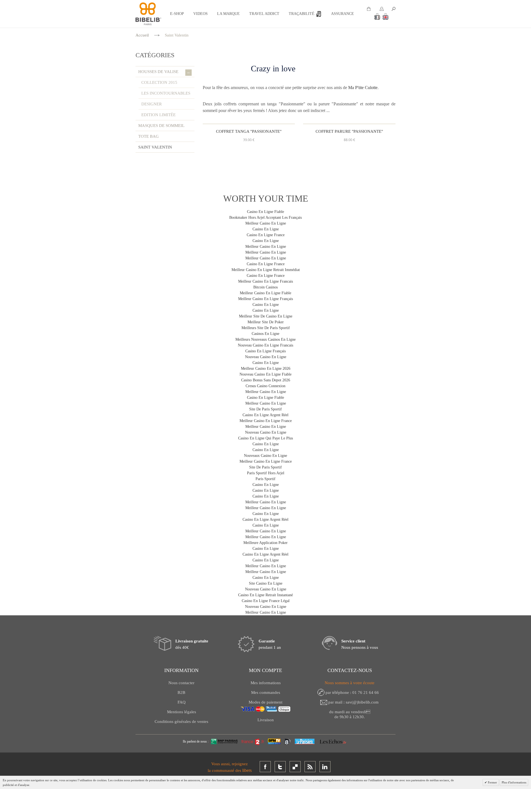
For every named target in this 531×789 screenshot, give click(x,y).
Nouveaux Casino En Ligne (265, 456)
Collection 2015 (159, 82)
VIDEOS (200, 14)
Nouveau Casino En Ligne (265, 357)
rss (310, 766)
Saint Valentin (155, 147)
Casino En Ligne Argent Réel (265, 415)
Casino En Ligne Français (265, 351)
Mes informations (266, 683)
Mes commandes (265, 692)
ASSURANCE (342, 14)
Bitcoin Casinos (265, 287)
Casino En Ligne (266, 229)
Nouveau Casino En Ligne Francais (265, 345)
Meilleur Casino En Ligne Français (265, 299)
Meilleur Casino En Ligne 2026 (265, 368)
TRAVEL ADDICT (264, 14)
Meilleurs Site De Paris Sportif (265, 328)
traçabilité (301, 14)
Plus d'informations (514, 782)
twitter (280, 766)
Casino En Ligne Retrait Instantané (265, 595)
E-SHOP (177, 14)
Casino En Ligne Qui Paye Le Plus (265, 438)
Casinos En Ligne (265, 334)
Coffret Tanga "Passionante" (249, 131)
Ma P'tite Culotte (363, 87)
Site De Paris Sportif (265, 409)
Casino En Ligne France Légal (266, 601)
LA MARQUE (228, 14)
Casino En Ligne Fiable (265, 212)
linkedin (324, 766)
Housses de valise (164, 72)
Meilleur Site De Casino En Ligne (265, 316)
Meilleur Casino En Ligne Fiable (265, 293)
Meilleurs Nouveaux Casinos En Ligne (265, 339)
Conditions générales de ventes (181, 721)
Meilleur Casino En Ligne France (266, 421)
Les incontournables (165, 93)
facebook (265, 766)
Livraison (265, 720)
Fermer (492, 782)
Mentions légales (181, 712)
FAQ (182, 702)
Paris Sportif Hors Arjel (265, 473)
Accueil (142, 35)
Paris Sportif (265, 479)
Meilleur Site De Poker (266, 322)
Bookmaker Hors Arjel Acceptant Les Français (265, 217)
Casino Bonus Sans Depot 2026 (265, 380)
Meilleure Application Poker (265, 543)
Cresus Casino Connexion (265, 386)
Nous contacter (181, 683)
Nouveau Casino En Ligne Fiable (265, 374)
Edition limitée (158, 115)
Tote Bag (148, 136)
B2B (181, 692)
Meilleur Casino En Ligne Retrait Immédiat (265, 270)
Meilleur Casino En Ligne (265, 223)
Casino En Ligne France (266, 235)
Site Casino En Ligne (265, 583)
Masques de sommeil (161, 125)
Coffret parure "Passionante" (349, 131)
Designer (151, 104)
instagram (295, 766)
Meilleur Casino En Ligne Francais (265, 281)
